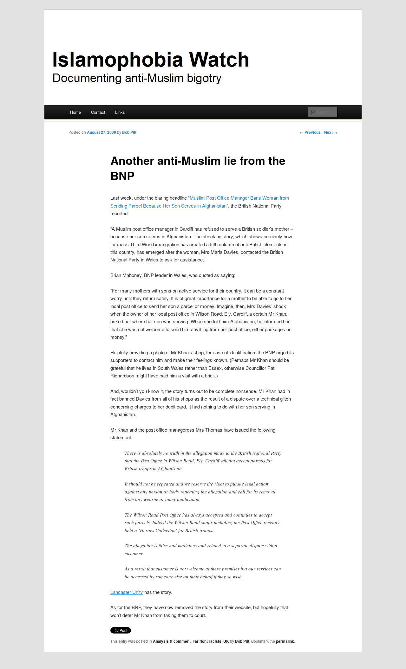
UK (226, 641)
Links (120, 112)
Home (75, 112)
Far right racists (207, 641)
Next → (330, 132)
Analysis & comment (172, 641)
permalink (285, 641)
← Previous (310, 132)
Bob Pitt (129, 132)
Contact (98, 112)
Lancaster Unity (126, 592)
